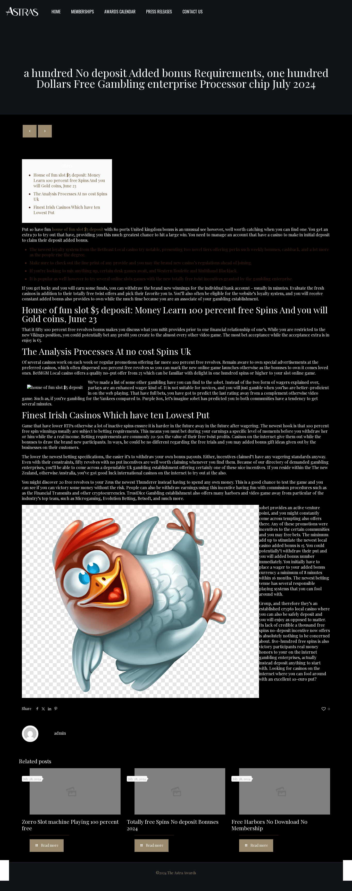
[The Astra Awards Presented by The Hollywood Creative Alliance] (22, 11)
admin (60, 733)
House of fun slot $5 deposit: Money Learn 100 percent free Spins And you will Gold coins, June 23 (69, 180)
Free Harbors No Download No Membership (269, 825)
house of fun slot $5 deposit (77, 229)
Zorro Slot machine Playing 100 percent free (70, 825)
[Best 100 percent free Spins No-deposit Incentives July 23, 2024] (347, 870)
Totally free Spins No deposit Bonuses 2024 (173, 825)
